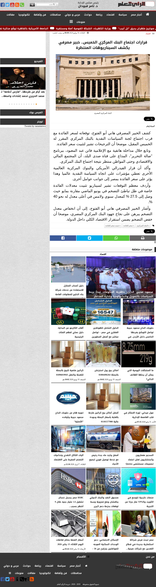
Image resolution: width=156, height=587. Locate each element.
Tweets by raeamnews (35, 126)
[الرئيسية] (147, 14)
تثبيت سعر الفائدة (112, 226)
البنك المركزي (142, 226)
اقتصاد (148, 34)
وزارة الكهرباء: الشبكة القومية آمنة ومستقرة (106, 28)
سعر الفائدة (128, 226)
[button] (36, 104)
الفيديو (38, 61)
